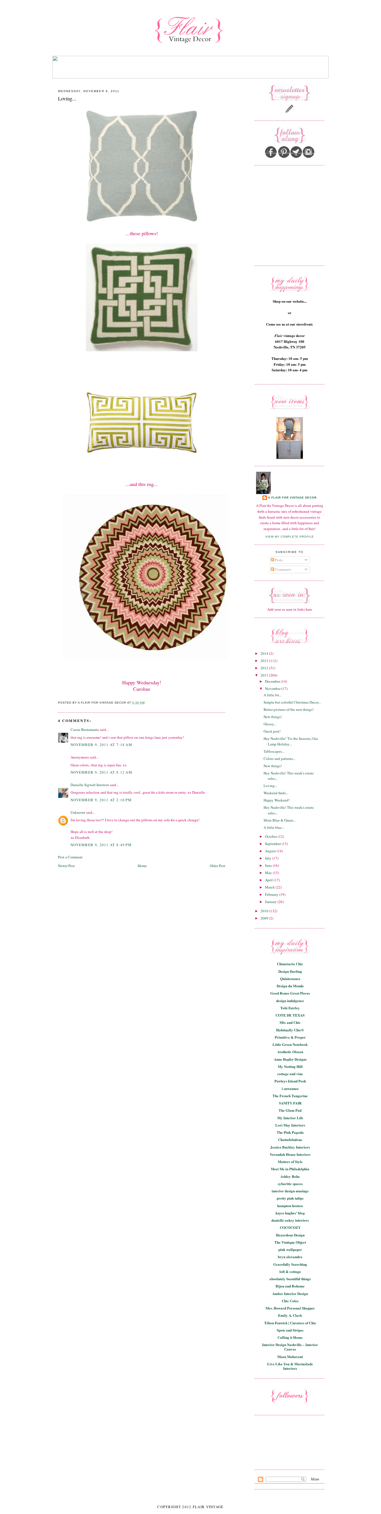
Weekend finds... (276, 792)
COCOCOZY (290, 1227)
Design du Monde (290, 985)
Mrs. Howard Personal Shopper (290, 1308)
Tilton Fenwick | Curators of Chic (290, 1322)
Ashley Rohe (290, 1176)
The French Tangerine (290, 1095)
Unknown (78, 812)
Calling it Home (290, 1337)
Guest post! (272, 731)
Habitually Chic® (290, 1029)
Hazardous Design (290, 1235)
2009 (265, 918)
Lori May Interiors (290, 1125)
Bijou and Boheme (290, 1286)
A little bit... (273, 694)
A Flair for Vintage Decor (292, 497)
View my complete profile (289, 536)
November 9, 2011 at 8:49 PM (101, 844)
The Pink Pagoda (290, 1132)
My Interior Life (290, 1117)
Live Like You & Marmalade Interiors (290, 1366)
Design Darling (290, 971)
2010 (265, 910)
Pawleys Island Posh (290, 1081)
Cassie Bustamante (85, 729)
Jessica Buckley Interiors (290, 1147)
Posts (278, 559)
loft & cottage (290, 1271)
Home (142, 865)
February (272, 894)
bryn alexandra (290, 1256)
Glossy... (270, 723)
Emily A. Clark (290, 1315)
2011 (265, 675)
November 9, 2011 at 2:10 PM (101, 799)
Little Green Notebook (290, 1044)
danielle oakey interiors (290, 1220)
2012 (265, 667)
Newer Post (66, 865)
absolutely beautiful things (290, 1278)
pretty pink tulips (290, 1198)
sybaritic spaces (290, 1183)
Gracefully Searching (290, 1264)
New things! (273, 716)
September (273, 843)
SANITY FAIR (290, 1103)
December (273, 681)
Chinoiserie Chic (290, 963)
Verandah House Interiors (290, 1154)
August (271, 850)
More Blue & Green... (280, 820)
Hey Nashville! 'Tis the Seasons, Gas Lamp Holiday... (291, 741)
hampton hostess (290, 1205)
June (269, 865)
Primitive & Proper (290, 1037)
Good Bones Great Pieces (290, 993)
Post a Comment (70, 857)
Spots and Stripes (290, 1330)
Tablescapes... (274, 751)
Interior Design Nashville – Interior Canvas (290, 1347)
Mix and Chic (290, 1022)
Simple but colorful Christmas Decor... (292, 702)
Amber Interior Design (290, 1293)
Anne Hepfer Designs (290, 1059)
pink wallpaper (290, 1249)
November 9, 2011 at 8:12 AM (101, 772)
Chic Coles (290, 1300)
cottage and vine (290, 1073)
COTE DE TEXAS (290, 1015)
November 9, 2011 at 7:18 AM (101, 744)
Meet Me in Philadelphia (290, 1168)
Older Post (217, 865)
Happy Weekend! (277, 800)
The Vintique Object (290, 1242)
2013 (265, 660)
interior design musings (290, 1190)
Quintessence (290, 978)
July (268, 858)
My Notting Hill (290, 1066)
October (271, 836)
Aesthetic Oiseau (290, 1051)
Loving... (67, 98)
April (269, 879)
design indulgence (290, 1000)
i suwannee (290, 1088)
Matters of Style (290, 1161)
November (273, 688)
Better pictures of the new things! (289, 709)
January (271, 901)
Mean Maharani (290, 1356)
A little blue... (274, 827)
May (269, 872)
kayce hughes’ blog (290, 1212)
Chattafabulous (290, 1139)
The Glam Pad (290, 1110)
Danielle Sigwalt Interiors (90, 784)
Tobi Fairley (290, 1007)
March (270, 887)
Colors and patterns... (279, 758)
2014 (265, 653)
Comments (282, 569)
